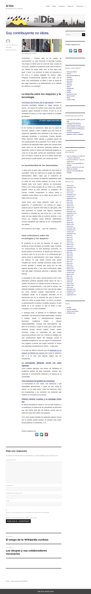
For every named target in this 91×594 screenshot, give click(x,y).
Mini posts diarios (72, 72)
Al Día (9, 5)
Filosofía (69, 83)
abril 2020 (69, 257)
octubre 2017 (70, 293)
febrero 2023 (70, 207)
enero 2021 (70, 246)
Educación (70, 81)
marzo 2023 (70, 206)
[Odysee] (46, 434)
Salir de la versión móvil (45, 591)
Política (14, 50)
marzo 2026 (70, 185)
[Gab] (41, 434)
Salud (68, 98)
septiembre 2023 (71, 198)
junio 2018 (70, 278)
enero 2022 (70, 226)
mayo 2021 (70, 239)
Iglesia (68, 86)
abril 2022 (69, 220)
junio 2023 (70, 202)
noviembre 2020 (71, 250)
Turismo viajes (71, 99)
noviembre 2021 (71, 230)
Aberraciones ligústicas (73, 75)
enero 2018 (70, 287)
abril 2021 (69, 241)
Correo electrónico (14, 493)
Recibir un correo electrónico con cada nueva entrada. (21, 517)
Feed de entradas (71, 309)
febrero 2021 (70, 245)
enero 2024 (70, 193)
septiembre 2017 (71, 295)
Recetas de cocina (72, 94)
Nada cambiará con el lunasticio (76, 127)
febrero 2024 (70, 191)
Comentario (11, 460)
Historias (69, 85)
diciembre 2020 (71, 248)
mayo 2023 (70, 204)
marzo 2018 (70, 283)
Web (7, 500)
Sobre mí (70, 6)
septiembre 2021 (71, 233)
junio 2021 (70, 237)
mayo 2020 (70, 256)
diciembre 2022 (71, 211)
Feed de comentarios (72, 311)
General (69, 73)
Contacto (61, 6)
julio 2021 (69, 235)
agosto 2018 (70, 274)
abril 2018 (69, 282)
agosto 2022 (70, 215)
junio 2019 (70, 263)
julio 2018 (69, 276)
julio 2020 (69, 252)
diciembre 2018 (71, 270)
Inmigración (70, 88)
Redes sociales (71, 96)
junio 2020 (70, 254)
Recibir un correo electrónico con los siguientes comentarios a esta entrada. (27, 512)
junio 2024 (70, 189)
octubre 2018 (70, 272)
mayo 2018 (70, 280)
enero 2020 (70, 259)
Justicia (69, 90)
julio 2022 (69, 217)
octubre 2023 (70, 196)
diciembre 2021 (71, 228)
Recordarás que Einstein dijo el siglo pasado (37, 102)
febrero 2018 (70, 285)
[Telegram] (36, 434)
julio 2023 (69, 200)
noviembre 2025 (71, 187)
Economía (9, 50)
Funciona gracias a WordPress (19, 581)
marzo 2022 (70, 222)
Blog (54, 6)
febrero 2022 (70, 224)
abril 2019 (69, 265)
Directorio (79, 6)
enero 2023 (70, 209)
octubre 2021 (70, 232)
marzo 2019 (70, 267)
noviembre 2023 (71, 194)
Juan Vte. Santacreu (12, 45)
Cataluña (69, 77)
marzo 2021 (70, 243)
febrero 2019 (70, 269)
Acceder (69, 307)
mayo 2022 (70, 219)
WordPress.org (71, 313)
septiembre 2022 (71, 213)
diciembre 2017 (71, 289)
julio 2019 (69, 261)
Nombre (9, 485)
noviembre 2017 (71, 291)
